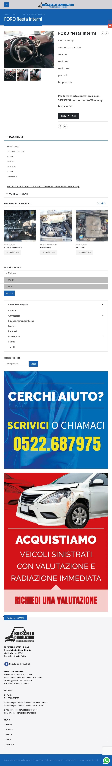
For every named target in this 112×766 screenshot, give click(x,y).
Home (9, 724)
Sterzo (11, 341)
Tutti (70, 106)
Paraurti (12, 331)
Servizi (9, 734)
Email (65, 126)
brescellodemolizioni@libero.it (24, 709)
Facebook (60, 126)
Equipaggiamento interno (21, 320)
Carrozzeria (14, 315)
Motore (7, 245)
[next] (107, 33)
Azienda (9, 729)
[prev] (102, 33)
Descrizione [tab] (16, 136)
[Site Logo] (56, 5)
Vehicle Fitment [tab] (18, 193)
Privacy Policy (39, 760)
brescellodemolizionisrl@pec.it (22, 712)
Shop (8, 739)
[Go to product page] (20, 225)
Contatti (10, 744)
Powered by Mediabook (88, 760)
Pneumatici (14, 336)
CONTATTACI (68, 115)
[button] (6, 4)
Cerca (33, 363)
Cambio (43, 245)
